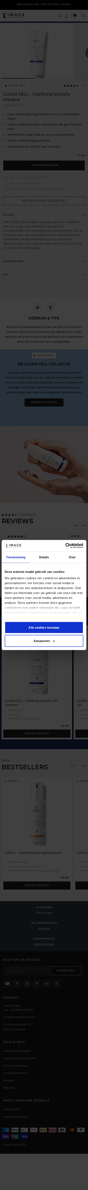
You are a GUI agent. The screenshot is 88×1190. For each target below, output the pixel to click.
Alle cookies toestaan (43, 627)
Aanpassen (42, 641)
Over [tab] (72, 557)
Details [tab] (44, 557)
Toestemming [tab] (15, 557)
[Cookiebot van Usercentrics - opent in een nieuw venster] (65, 545)
